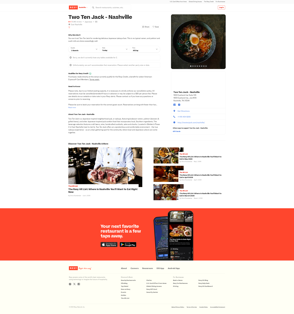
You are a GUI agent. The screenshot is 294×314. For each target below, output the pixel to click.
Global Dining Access (195, 1)
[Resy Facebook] (79, 284)
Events (123, 292)
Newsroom (147, 268)
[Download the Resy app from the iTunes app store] (109, 244)
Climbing (124, 283)
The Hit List (125, 298)
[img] (69, 24)
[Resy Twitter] (74, 284)
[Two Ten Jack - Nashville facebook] (174, 105)
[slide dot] (190, 66)
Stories (149, 280)
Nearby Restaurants (128, 280)
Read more (72, 107)
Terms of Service (192, 307)
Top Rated (124, 286)
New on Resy (125, 289)
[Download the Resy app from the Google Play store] (128, 244)
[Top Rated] (69, 27)
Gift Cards (176, 131)
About (124, 268)
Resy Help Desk (203, 283)
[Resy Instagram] (70, 284)
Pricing (175, 286)
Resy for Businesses (180, 283)
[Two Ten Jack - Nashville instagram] (179, 105)
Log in (221, 7)
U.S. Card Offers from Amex (178, 1)
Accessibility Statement (217, 307)
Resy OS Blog (203, 280)
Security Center (152, 292)
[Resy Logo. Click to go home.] (73, 7)
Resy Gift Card (151, 289)
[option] (198, 41)
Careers (135, 268)
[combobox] (111, 7)
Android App (174, 268)
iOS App (160, 268)
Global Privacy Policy (177, 307)
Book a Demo (177, 280)
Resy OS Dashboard (205, 286)
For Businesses (220, 1)
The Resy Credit (209, 1)
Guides (123, 295)
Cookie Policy (203, 307)
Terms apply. (94, 79)
